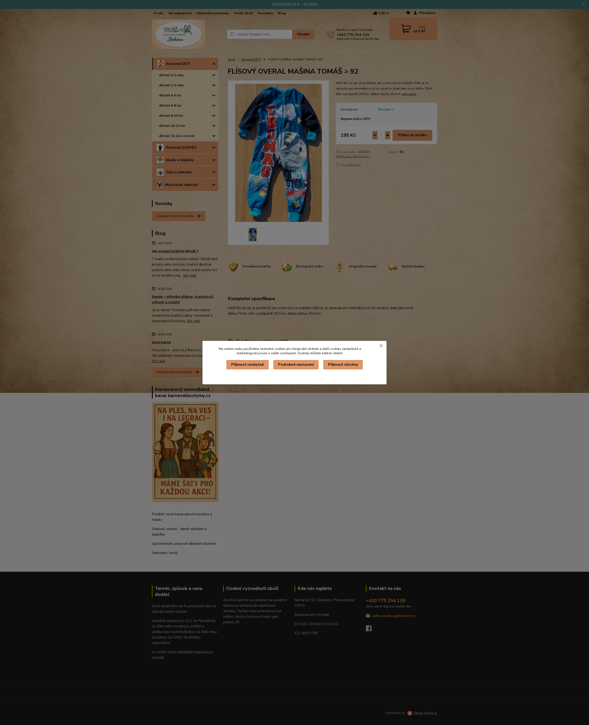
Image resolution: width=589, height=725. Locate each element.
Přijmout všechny (343, 364)
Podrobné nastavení (296, 364)
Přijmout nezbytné (247, 364)
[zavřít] (381, 345)
